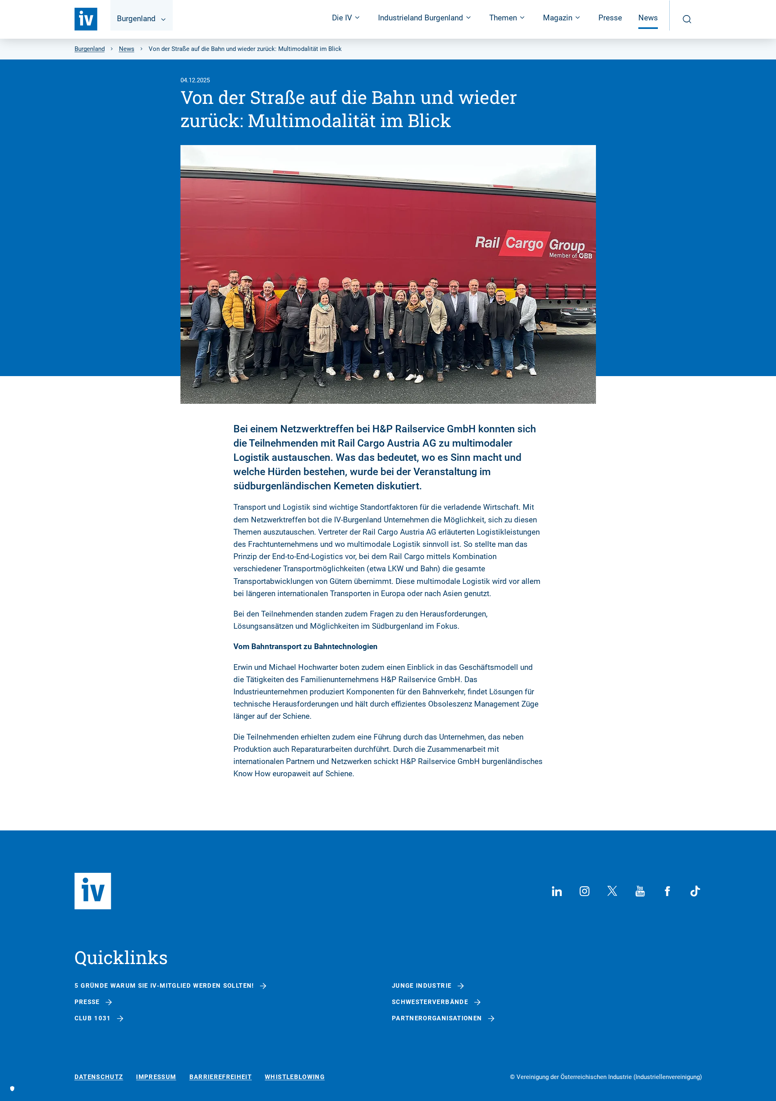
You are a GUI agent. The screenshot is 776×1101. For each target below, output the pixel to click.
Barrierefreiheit (220, 1077)
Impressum (156, 1077)
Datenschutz (99, 1077)
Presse (610, 17)
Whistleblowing (295, 1077)
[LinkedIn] (556, 891)
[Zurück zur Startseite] (86, 19)
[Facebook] (667, 891)
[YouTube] (639, 891)
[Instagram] (584, 891)
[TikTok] (695, 891)
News (648, 17)
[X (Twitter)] (612, 891)
